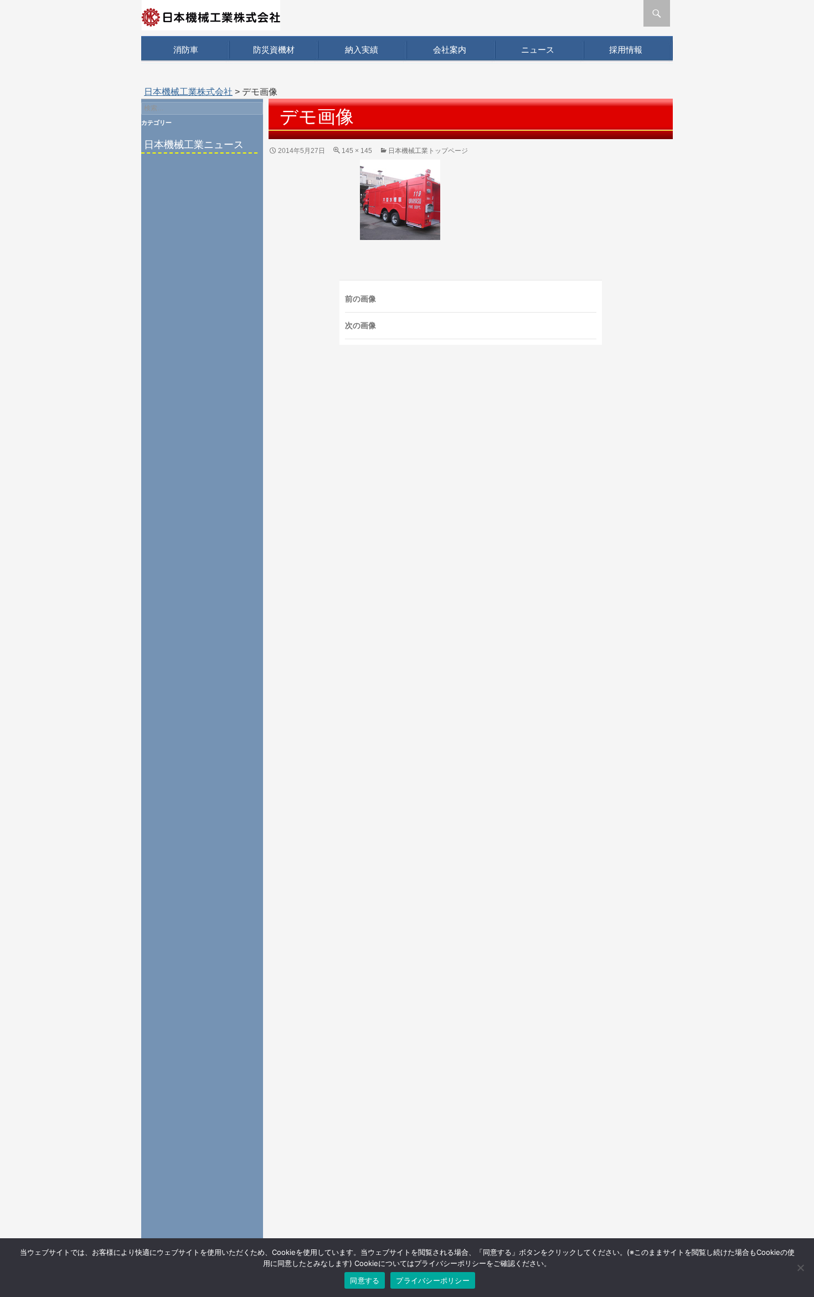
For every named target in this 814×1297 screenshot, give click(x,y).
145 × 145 (357, 151)
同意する (364, 1280)
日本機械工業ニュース (194, 144)
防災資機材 (274, 49)
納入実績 (361, 49)
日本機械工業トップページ (428, 151)
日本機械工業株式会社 (188, 91)
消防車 (185, 49)
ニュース (537, 49)
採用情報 (625, 49)
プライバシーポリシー (433, 1280)
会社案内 (449, 49)
